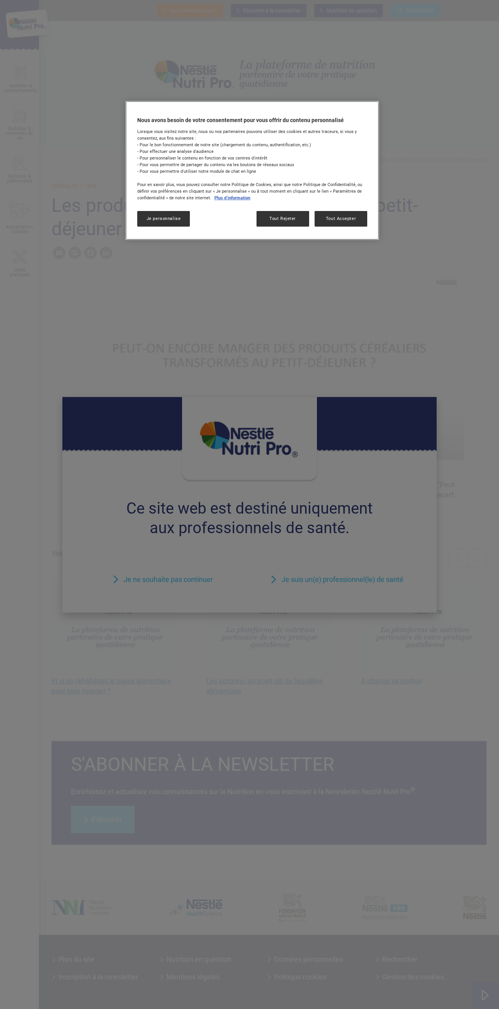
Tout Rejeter (282, 218)
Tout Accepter (341, 218)
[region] (252, 170)
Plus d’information (232, 197)
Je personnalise (164, 218)
